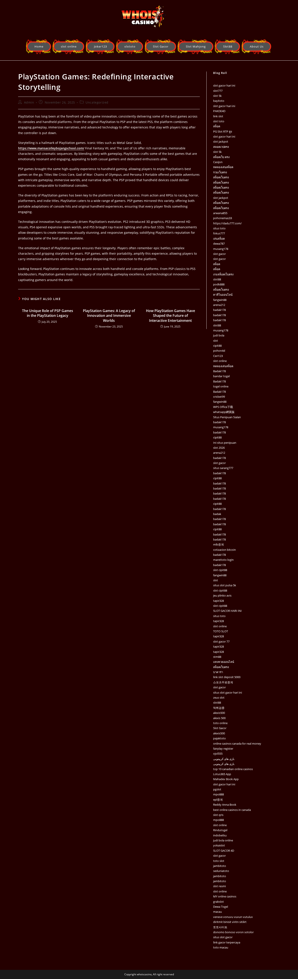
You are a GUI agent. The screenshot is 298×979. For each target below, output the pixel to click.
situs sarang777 (223, 468)
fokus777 (219, 233)
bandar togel (221, 376)
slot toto (218, 121)
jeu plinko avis (222, 595)
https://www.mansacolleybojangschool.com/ (51, 148)
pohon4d (219, 351)
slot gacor (219, 254)
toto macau (220, 947)
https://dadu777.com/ (227, 223)
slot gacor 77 (221, 641)
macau (217, 912)
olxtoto (129, 46)
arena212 (219, 305)
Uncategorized (97, 102)
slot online (69, 46)
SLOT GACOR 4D (223, 851)
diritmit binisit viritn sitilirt (230, 922)
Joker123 (100, 46)
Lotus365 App (222, 774)
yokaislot (219, 845)
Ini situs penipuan (224, 443)
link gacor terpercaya (226, 942)
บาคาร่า (218, 672)
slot (215, 341)
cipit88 (217, 346)
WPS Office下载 (223, 407)
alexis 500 (219, 718)
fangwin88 (219, 300)
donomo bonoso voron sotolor (233, 932)
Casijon (218, 162)
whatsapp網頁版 (224, 412)
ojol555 (218, 754)
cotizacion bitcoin (224, 550)
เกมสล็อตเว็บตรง (223, 274)
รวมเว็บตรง (220, 172)
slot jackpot (220, 141)
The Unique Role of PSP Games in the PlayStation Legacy (47, 313)
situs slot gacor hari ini (227, 692)
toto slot (218, 861)
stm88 (217, 657)
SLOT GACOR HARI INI (227, 611)
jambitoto (219, 866)
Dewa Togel (220, 907)
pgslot (217, 789)
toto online (220, 723)
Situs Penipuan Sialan (227, 417)
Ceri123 (218, 356)
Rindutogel (220, 830)
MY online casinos (224, 896)
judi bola (218, 335)
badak (217, 514)
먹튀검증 (218, 708)
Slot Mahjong (196, 46)
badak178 (219, 310)
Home (38, 46)
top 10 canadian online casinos (233, 769)
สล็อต (216, 126)
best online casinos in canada (232, 810)
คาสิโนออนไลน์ (223, 295)
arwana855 (220, 213)
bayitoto (218, 101)
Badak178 (219, 371)
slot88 (217, 279)
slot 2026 (219, 448)
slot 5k (217, 96)
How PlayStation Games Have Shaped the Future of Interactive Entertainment (170, 315)
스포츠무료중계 (223, 682)
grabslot (218, 902)
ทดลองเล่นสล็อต (223, 167)
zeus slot (218, 697)
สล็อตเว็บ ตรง (221, 157)
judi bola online (223, 840)
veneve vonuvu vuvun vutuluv (233, 917)
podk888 (218, 284)
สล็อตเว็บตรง (221, 177)
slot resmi (219, 886)
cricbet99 (219, 397)
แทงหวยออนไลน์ (223, 662)
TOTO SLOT (220, 631)
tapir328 (218, 601)
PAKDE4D (219, 111)
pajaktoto (219, 738)
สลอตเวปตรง (221, 147)
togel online (220, 386)
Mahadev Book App (226, 779)
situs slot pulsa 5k (224, 585)
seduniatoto (221, 871)
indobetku (220, 835)
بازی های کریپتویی (224, 759)
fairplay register (223, 748)
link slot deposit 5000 (226, 677)
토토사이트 (220, 927)
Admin (29, 102)
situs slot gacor (223, 937)
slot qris (218, 815)
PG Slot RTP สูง (222, 131)
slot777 (218, 91)
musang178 (220, 249)
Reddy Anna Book (224, 805)
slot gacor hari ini (224, 85)
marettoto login (223, 560)
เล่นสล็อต (219, 238)
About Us (257, 46)
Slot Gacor (160, 46)
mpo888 (218, 794)
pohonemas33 (222, 218)
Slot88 (228, 46)
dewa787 (219, 244)
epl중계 (218, 800)
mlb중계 (218, 544)
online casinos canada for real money (237, 743)
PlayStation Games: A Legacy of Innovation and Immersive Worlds (109, 315)
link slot (218, 116)
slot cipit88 (220, 570)
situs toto (219, 228)
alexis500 (219, 713)
